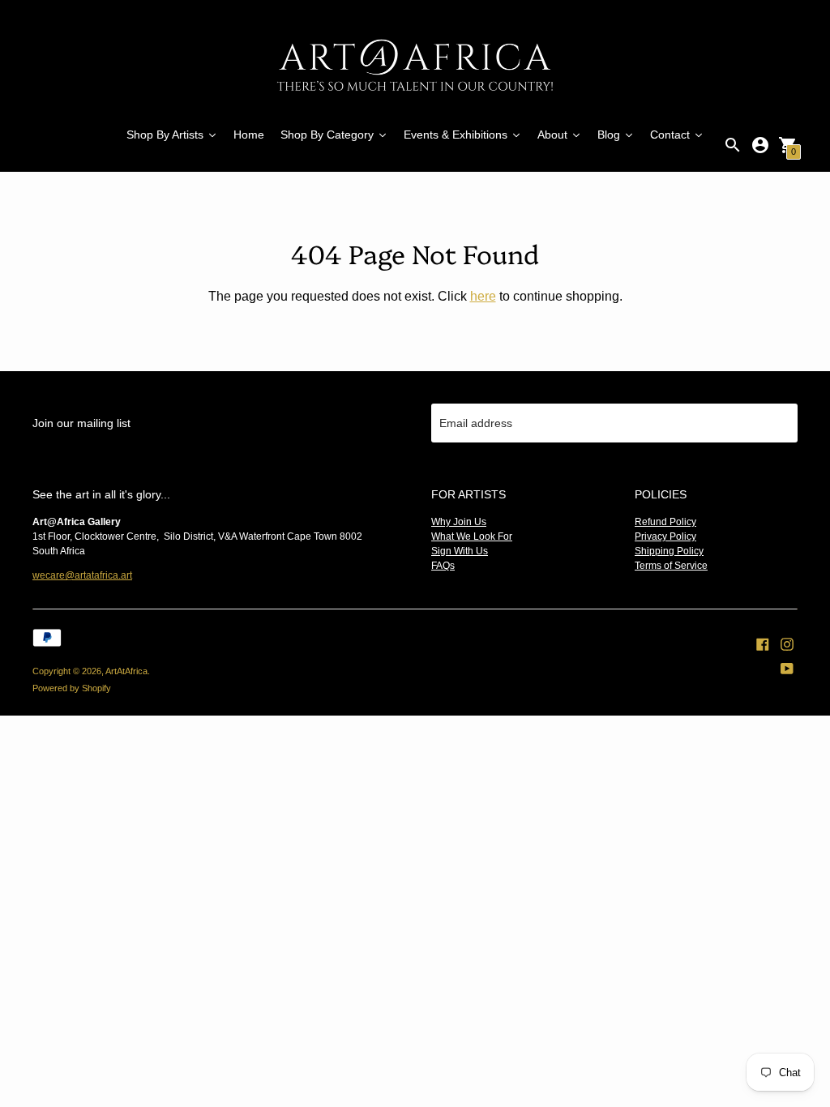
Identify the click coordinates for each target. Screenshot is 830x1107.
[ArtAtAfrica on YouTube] (787, 667)
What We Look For (471, 536)
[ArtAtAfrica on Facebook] (762, 643)
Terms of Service (671, 565)
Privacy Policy (665, 536)
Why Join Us (458, 522)
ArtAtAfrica (126, 671)
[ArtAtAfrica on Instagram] (787, 643)
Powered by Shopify (71, 688)
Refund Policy (665, 522)
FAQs (443, 565)
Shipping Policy (669, 551)
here (483, 296)
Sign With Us (459, 551)
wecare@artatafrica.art (82, 575)
